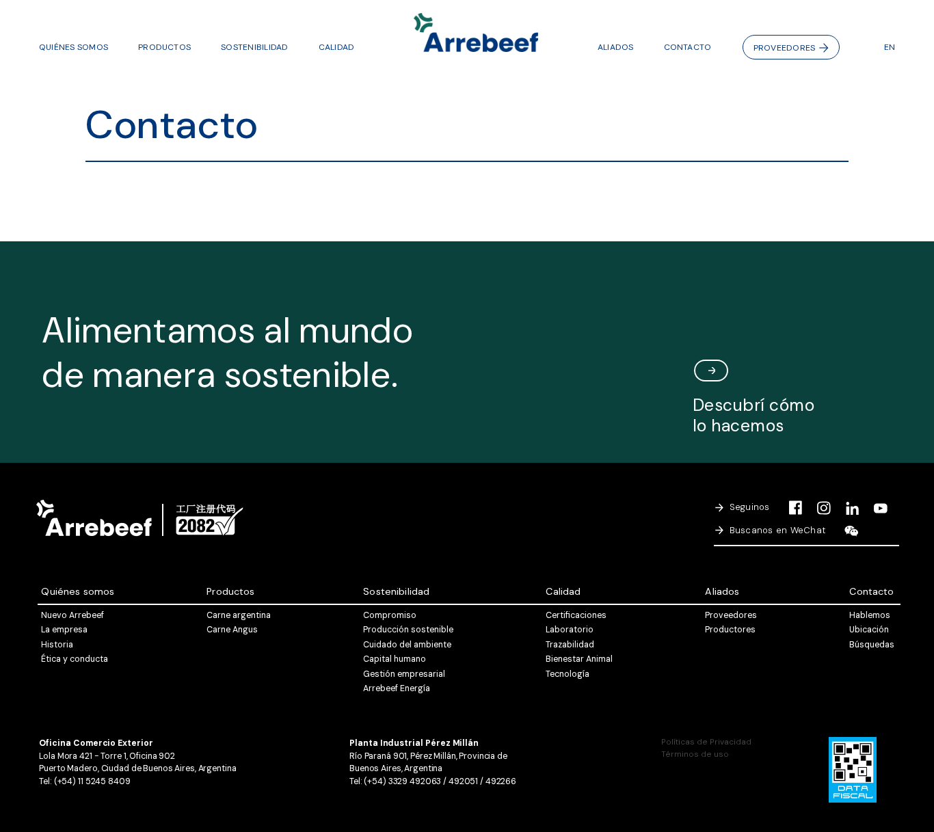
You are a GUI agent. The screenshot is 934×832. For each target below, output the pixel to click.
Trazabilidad (570, 644)
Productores (730, 629)
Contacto (688, 47)
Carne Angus (232, 629)
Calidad (337, 47)
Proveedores (784, 47)
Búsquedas (871, 644)
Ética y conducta (74, 659)
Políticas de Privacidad (706, 742)
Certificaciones (576, 615)
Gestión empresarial (404, 674)
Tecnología (567, 674)
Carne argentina (238, 615)
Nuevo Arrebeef (72, 615)
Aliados (616, 47)
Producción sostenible (408, 629)
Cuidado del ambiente (407, 644)
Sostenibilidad (254, 47)
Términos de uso (695, 754)
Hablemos (869, 615)
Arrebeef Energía (396, 688)
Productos (164, 47)
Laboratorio (569, 629)
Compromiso (389, 615)
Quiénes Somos (73, 47)
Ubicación (869, 629)
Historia (57, 644)
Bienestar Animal (579, 659)
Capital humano (394, 659)
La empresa (64, 629)
